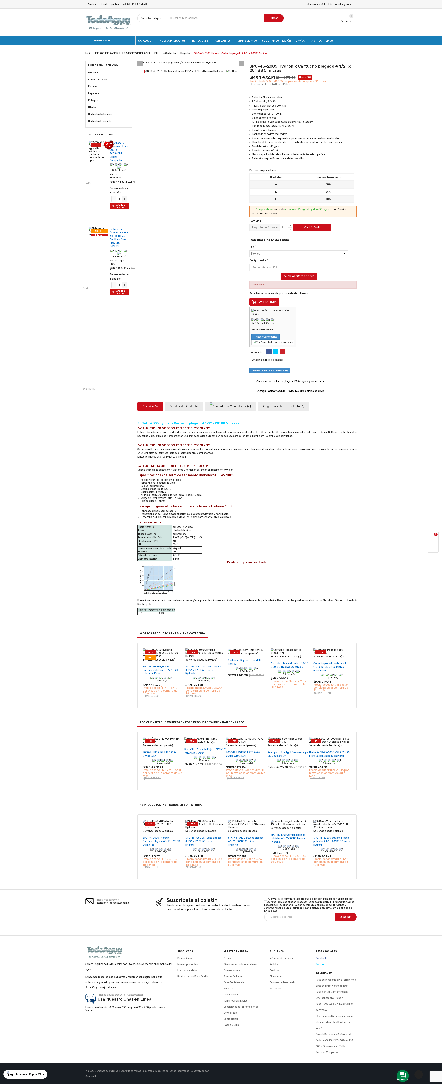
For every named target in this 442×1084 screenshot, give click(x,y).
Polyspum (93, 100)
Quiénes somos (232, 970)
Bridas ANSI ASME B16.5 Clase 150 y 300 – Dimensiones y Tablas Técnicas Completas (335, 1046)
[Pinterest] (282, 351)
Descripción (150, 406)
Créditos (274, 970)
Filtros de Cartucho (103, 65)
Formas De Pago (233, 976)
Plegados (93, 72)
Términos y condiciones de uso (240, 964)
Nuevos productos (187, 964)
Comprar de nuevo (135, 4)
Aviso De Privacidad (234, 982)
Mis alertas (276, 988)
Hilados (92, 107)
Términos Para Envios (235, 1000)
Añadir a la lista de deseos (267, 359)
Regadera (93, 93)
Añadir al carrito (312, 227)
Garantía (228, 988)
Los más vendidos (187, 970)
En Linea (92, 86)
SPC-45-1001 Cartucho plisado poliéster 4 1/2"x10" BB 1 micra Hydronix (288, 838)
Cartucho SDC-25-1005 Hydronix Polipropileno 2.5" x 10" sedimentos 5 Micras (83, 258)
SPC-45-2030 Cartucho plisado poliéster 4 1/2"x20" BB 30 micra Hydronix (331, 841)
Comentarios (240, 406)
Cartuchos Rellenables (100, 114)
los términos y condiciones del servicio (310, 908)
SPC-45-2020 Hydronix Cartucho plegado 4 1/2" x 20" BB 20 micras (161, 841)
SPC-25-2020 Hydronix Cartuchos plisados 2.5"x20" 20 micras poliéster (160, 670)
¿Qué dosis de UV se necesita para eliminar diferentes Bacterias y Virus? (334, 1022)
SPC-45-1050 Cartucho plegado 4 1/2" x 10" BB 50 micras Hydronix (203, 670)
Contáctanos (231, 1018)
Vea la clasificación (262, 329)
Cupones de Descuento (282, 982)
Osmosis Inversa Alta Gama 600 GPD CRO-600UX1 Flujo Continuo (84, 360)
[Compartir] (269, 351)
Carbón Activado (97, 79)
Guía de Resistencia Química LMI (333, 1034)
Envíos (227, 958)
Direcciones (276, 976)
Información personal (281, 958)
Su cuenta (277, 951)
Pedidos (274, 964)
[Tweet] (275, 351)
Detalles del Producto (184, 406)
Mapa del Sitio (231, 1024)
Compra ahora (264, 302)
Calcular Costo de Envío (299, 276)
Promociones (184, 958)
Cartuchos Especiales (100, 121)
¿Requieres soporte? (107, 899)
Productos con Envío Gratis (192, 976)
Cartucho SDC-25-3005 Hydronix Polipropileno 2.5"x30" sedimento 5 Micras (83, 153)
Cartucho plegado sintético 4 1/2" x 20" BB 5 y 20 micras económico (329, 667)
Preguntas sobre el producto (283, 406)
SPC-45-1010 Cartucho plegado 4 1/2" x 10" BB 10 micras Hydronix (246, 841)
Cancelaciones (232, 994)
